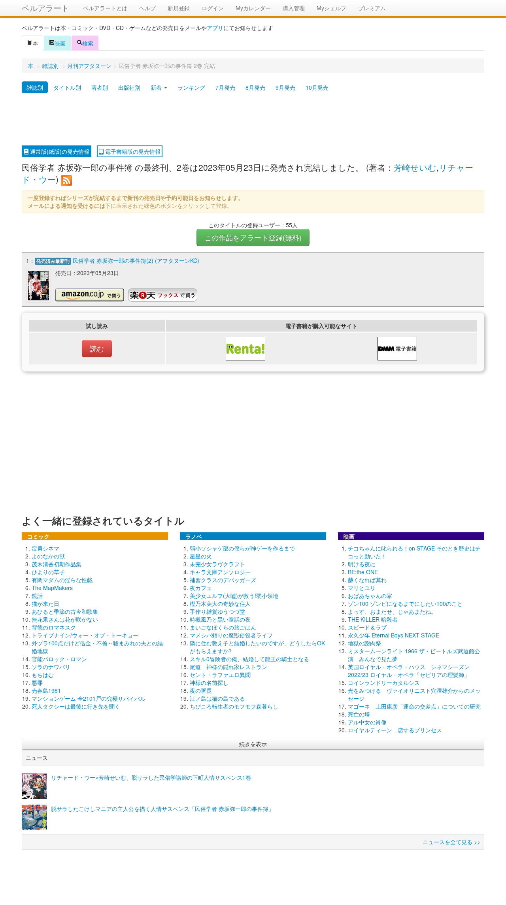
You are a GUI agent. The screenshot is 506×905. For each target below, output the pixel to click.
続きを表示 (253, 744)
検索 (87, 43)
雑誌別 (50, 66)
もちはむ (43, 675)
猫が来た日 (45, 603)
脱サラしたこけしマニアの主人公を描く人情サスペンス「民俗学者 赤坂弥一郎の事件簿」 (162, 809)
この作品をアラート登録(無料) (253, 237)
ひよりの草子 (48, 572)
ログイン (213, 8)
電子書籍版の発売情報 (132, 151)
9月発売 (285, 87)
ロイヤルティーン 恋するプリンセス (395, 730)
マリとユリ (362, 588)
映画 (60, 43)
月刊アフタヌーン (89, 66)
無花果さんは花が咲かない (65, 619)
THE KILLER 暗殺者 (373, 619)
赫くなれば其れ (367, 580)
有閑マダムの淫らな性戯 (62, 580)
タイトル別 (67, 87)
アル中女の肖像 (367, 722)
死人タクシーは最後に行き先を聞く (76, 706)
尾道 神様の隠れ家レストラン (228, 667)
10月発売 (317, 87)
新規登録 (179, 8)
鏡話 (37, 596)
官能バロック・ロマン (59, 659)
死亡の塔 (359, 714)
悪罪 (37, 682)
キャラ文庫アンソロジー (220, 572)
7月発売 (225, 87)
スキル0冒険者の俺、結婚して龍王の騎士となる (249, 659)
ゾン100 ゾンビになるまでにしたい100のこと (405, 603)
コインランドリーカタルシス (384, 682)
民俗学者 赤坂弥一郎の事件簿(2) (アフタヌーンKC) (136, 260)
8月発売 (255, 87)
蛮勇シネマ (45, 548)
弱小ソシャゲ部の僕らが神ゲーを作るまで (242, 548)
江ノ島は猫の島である (217, 698)
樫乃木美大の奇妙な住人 (220, 603)
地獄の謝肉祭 (364, 643)
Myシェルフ (331, 8)
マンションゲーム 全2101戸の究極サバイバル (88, 698)
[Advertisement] (253, 120)
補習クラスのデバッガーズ (223, 580)
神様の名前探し (209, 682)
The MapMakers (52, 588)
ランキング (191, 87)
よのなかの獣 (48, 556)
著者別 (99, 87)
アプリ (215, 28)
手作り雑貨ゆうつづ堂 (217, 611)
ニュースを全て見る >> (451, 842)
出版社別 (129, 87)
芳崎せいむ (415, 167)
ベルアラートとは (105, 8)
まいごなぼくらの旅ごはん (223, 627)
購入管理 (294, 8)
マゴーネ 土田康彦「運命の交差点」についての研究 (414, 706)
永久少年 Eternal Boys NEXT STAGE (393, 635)
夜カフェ (201, 588)
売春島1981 (46, 690)
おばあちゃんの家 (370, 596)
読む (97, 348)
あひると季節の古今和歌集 (65, 611)
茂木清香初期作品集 (56, 564)
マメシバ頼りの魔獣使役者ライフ (231, 635)
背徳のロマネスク (54, 627)
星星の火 (201, 556)
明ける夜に (362, 564)
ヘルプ (147, 8)
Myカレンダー (253, 8)
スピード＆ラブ (367, 627)
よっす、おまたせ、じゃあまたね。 (392, 611)
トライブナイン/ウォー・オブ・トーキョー (85, 635)
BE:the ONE (363, 572)
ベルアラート (45, 7)
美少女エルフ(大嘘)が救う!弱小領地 (234, 596)
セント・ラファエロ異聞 (220, 675)
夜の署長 (201, 690)
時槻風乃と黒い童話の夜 (220, 619)
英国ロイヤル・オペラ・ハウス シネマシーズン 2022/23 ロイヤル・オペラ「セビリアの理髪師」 (409, 671)
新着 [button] (157, 87)
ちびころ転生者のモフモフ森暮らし (234, 706)
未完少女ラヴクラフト (217, 564)
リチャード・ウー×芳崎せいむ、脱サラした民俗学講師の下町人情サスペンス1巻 (151, 777)
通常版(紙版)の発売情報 (58, 151)
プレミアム (372, 8)
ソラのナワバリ (51, 667)
